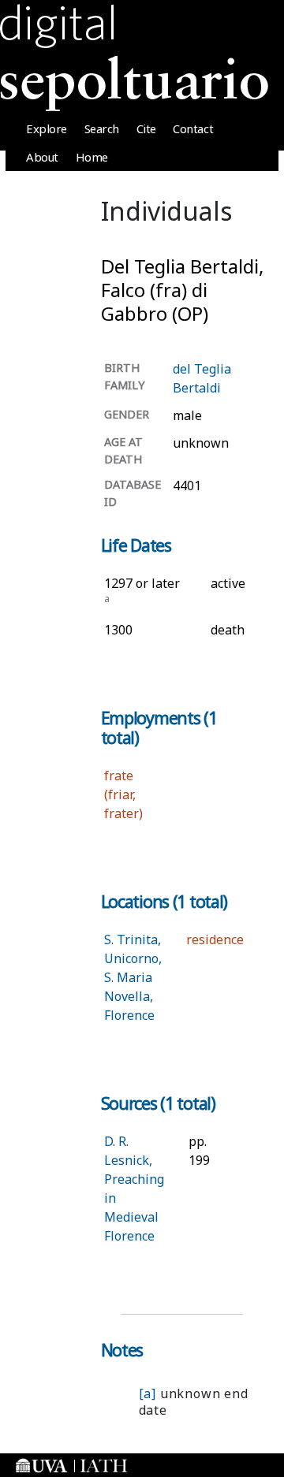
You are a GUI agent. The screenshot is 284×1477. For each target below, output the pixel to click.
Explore (46, 128)
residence (215, 939)
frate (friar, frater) (123, 794)
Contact (193, 128)
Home (92, 157)
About (42, 157)
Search (101, 128)
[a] (147, 1393)
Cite (146, 128)
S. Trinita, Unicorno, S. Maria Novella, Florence (133, 977)
